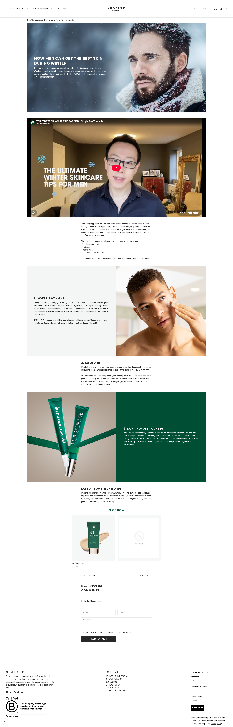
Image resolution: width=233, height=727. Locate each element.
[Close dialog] (139, 326)
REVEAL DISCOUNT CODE (116, 395)
